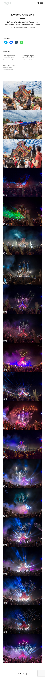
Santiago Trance (9, 56)
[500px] (26, 674)
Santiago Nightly (28, 56)
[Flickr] (21, 674)
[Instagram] (24, 674)
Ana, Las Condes (9, 66)
